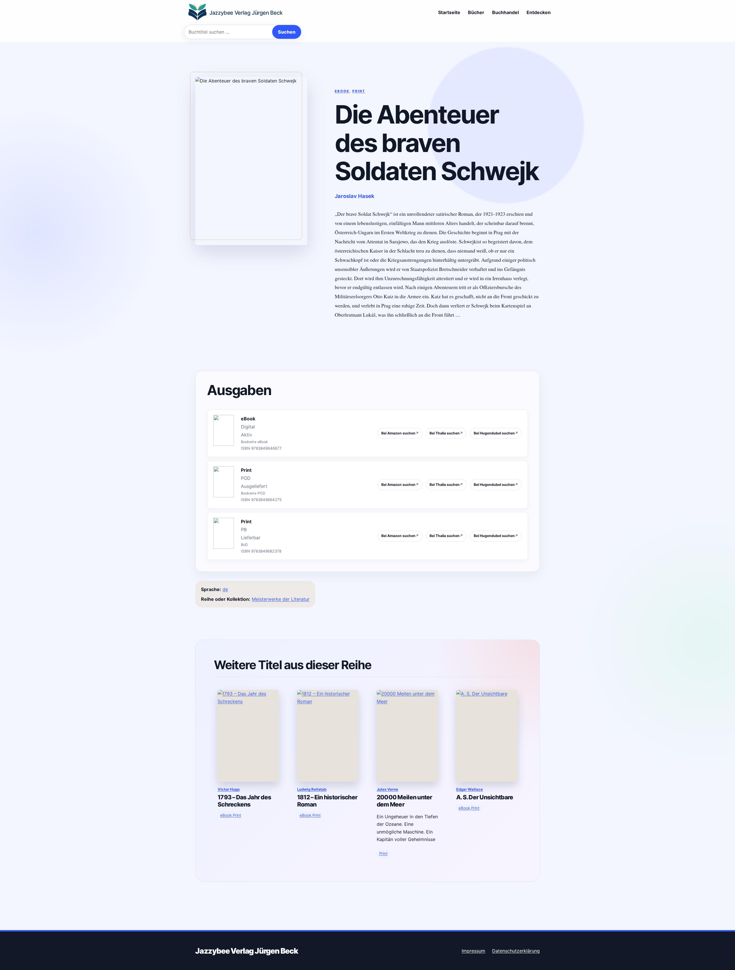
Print (358, 91)
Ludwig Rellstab (311, 789)
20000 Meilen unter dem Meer (404, 801)
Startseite (449, 12)
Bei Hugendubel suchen (496, 433)
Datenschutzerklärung (516, 951)
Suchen (286, 32)
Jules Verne (387, 789)
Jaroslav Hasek (354, 196)
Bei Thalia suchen (446, 433)
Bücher (476, 12)
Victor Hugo (229, 789)
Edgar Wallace (469, 789)
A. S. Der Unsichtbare (484, 797)
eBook (342, 91)
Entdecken (539, 12)
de (225, 589)
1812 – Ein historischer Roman (327, 801)
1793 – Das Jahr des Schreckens (244, 801)
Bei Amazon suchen (400, 433)
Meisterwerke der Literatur (281, 599)
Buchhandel (505, 12)
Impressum (473, 951)
